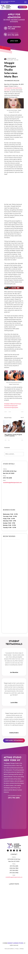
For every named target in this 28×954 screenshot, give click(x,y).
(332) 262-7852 (14, 868)
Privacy (16, 948)
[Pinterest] (20, 850)
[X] (14, 850)
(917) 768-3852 (14, 870)
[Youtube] (17, 850)
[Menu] (25, 2)
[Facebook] (8, 850)
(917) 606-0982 (14, 873)
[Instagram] (11, 850)
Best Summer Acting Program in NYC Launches (13, 435)
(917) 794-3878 (4, 2)
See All (22, 417)
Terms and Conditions (9, 948)
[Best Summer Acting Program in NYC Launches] (14, 426)
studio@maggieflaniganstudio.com (12, 482)
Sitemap (22, 948)
